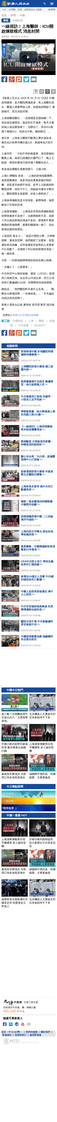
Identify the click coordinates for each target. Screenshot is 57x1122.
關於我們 (45, 1032)
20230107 (40, 325)
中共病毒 (23, 325)
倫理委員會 (35, 1035)
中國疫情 (17, 20)
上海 (31, 320)
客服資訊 (7, 1035)
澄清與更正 (20, 1035)
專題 (5, 20)
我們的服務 (32, 1032)
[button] (28, 57)
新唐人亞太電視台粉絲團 (25, 315)
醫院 (41, 320)
